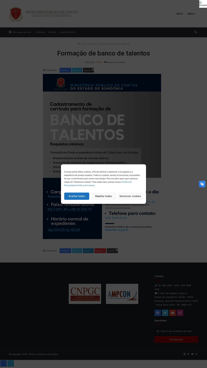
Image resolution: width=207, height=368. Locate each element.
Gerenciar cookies (130, 196)
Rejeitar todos (103, 196)
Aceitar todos (77, 196)
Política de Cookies (86, 185)
